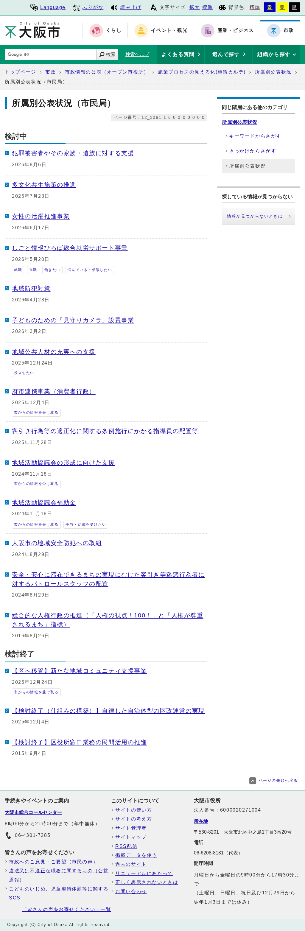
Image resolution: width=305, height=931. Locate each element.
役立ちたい (24, 373)
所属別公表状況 (273, 71)
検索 (111, 54)
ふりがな (93, 7)
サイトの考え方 (133, 818)
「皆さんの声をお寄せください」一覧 (66, 909)
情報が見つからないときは (255, 216)
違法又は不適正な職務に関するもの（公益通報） (58, 875)
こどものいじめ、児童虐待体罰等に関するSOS (58, 893)
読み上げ (130, 7)
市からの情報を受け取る (36, 412)
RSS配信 (126, 846)
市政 (50, 71)
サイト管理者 (131, 828)
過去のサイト (131, 864)
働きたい (52, 270)
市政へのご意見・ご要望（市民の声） (53, 861)
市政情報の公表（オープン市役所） (107, 71)
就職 (18, 270)
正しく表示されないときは (146, 882)
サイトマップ (131, 837)
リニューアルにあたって (144, 873)
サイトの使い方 (133, 809)
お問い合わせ (131, 891)
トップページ (20, 71)
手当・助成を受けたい (86, 524)
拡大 (194, 7)
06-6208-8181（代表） (218, 852)
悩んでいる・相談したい (90, 270)
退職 (33, 270)
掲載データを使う (136, 855)
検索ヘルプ (137, 54)
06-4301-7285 (32, 835)
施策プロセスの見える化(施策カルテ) (202, 71)
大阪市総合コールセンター (33, 812)
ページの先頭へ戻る (278, 780)
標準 (207, 7)
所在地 (201, 821)
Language (53, 7)
